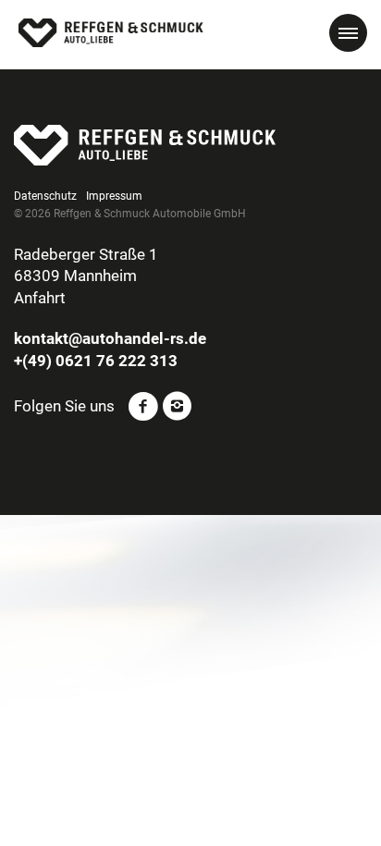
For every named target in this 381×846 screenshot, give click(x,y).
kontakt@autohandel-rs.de (110, 338)
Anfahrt (40, 297)
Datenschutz (45, 196)
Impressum (114, 196)
